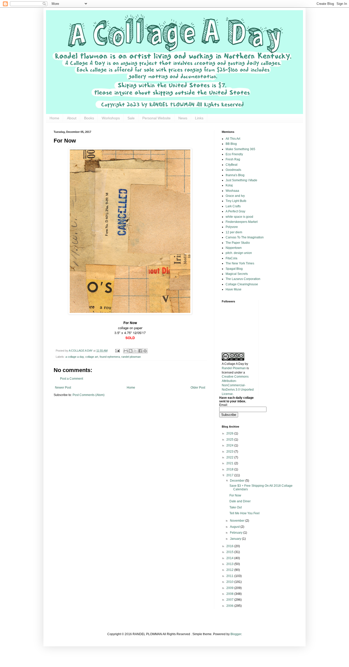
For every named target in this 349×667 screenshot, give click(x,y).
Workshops (111, 118)
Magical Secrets (237, 274)
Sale (131, 118)
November (237, 520)
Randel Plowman (234, 368)
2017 (230, 475)
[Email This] (125, 350)
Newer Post (63, 387)
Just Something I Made (241, 180)
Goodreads (233, 170)
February (236, 532)
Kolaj (229, 185)
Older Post (198, 387)
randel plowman (131, 356)
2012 (230, 570)
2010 (230, 582)
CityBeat (231, 164)
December (237, 480)
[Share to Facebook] (140, 350)
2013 (230, 564)
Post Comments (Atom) (88, 395)
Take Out (235, 507)
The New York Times (240, 263)
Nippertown (234, 248)
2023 (230, 451)
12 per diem (234, 232)
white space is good (239, 217)
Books (89, 118)
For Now (235, 495)
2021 (230, 463)
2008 (230, 594)
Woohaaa (232, 191)
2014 (230, 558)
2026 (230, 433)
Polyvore (232, 227)
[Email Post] (117, 350)
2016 (230, 546)
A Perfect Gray (235, 211)
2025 (230, 439)
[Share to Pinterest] (145, 350)
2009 (230, 588)
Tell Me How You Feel (244, 513)
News (182, 118)
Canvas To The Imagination (245, 237)
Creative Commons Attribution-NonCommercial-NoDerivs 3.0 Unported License (238, 385)
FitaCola (231, 258)
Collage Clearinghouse (242, 284)
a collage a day (74, 356)
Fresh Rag (233, 159)
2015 (230, 552)
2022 (230, 457)
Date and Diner (240, 501)
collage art (91, 356)
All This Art (233, 138)
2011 (230, 576)
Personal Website (156, 118)
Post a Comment (71, 378)
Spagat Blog (234, 269)
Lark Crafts (233, 206)
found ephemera (110, 356)
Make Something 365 (240, 149)
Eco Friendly (234, 154)
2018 (230, 469)
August (235, 527)
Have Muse (233, 289)
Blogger (235, 634)
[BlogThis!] (130, 350)
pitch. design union (239, 253)
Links (199, 118)
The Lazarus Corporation (243, 279)
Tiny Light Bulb (236, 201)
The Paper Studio (238, 243)
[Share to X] (135, 350)
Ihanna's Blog (235, 175)
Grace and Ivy (235, 196)
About (71, 118)
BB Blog (231, 144)
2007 (230, 599)
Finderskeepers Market (242, 222)
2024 (230, 445)
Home (54, 118)
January (236, 539)
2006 (230, 606)
